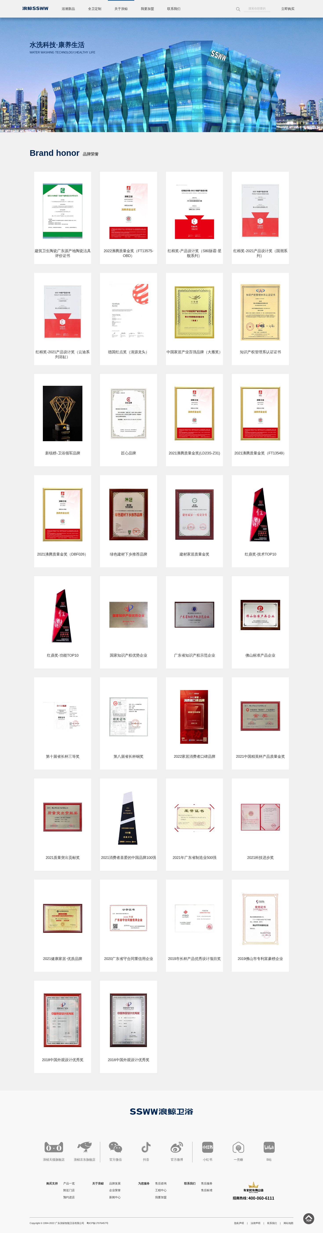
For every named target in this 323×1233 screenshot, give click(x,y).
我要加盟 (147, 9)
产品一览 (69, 1183)
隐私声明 (239, 1223)
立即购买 (287, 9)
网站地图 (288, 1223)
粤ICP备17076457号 (97, 1223)
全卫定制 (94, 9)
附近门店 (69, 1190)
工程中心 (161, 1190)
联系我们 (173, 9)
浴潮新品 (68, 9)
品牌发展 (115, 1183)
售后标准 (206, 1190)
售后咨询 (161, 1183)
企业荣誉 (115, 1190)
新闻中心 (115, 1197)
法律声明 (255, 1223)
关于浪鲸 (121, 9)
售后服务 (206, 1183)
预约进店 (69, 1197)
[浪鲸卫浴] (35, 8)
